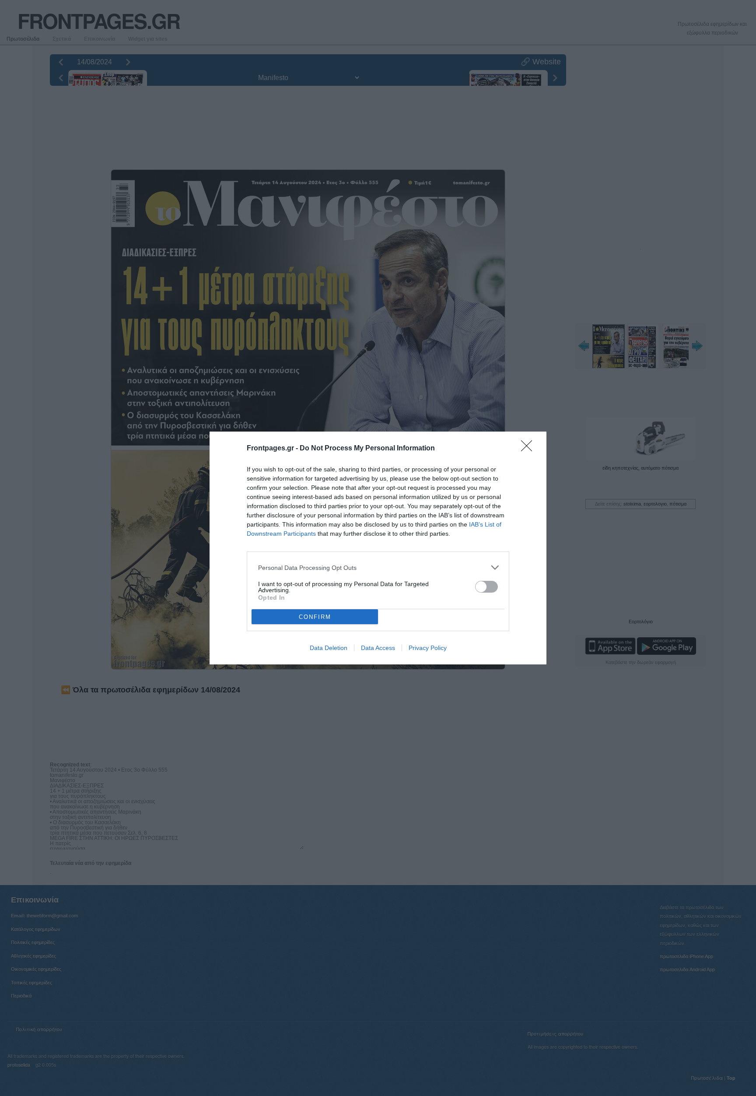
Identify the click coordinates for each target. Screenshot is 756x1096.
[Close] (529, 448)
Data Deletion (328, 647)
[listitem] (378, 567)
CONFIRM (315, 617)
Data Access (378, 647)
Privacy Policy (428, 647)
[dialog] (378, 548)
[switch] (486, 587)
